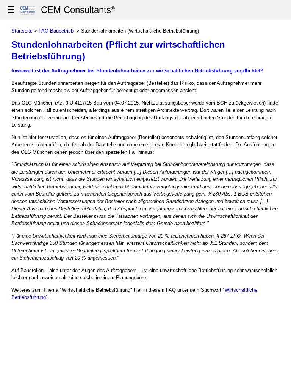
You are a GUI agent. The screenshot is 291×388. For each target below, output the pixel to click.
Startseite (22, 31)
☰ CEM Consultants (61, 10)
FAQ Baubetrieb (56, 31)
